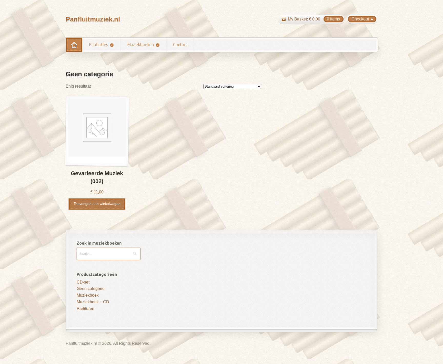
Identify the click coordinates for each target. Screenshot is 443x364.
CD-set (83, 282)
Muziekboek (88, 295)
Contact (180, 44)
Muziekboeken (140, 44)
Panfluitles (98, 44)
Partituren (85, 308)
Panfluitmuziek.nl (93, 19)
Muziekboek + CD (93, 302)
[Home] (74, 45)
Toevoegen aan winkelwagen (97, 204)
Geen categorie (91, 288)
